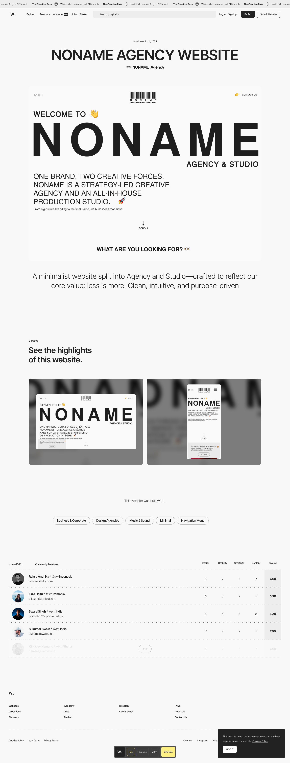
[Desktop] (86, 422)
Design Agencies (107, 520)
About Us (180, 711)
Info (131, 752)
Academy (60, 14)
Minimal (165, 520)
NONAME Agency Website (145, 55)
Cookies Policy (16, 740)
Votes (154, 752)
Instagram (202, 740)
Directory (45, 14)
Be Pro (248, 14)
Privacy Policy (51, 740)
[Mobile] (204, 422)
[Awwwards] (12, 14)
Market (83, 14)
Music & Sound (140, 520)
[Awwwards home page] (120, 752)
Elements (142, 752)
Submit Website (268, 14)
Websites (14, 705)
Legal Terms (34, 740)
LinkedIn (216, 740)
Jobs (74, 14)
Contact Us (181, 717)
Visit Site (168, 752)
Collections (15, 711)
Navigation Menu (192, 520)
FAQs (177, 705)
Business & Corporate (71, 520)
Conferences (126, 711)
